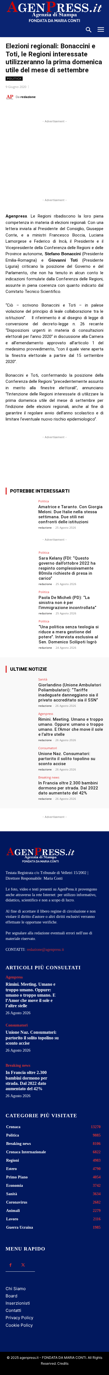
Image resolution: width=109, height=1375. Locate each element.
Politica (14, 78)
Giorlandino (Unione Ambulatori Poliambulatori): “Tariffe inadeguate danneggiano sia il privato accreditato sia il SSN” (69, 692)
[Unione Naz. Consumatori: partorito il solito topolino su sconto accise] (20, 757)
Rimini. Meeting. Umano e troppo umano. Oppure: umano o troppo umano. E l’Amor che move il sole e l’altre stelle (70, 727)
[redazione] (11, 97)
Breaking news (48, 777)
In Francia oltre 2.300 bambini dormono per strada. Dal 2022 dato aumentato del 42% (68, 788)
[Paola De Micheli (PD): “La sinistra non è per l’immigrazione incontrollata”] (20, 601)
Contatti (13, 1310)
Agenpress (45, 713)
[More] (83, 462)
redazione (28, 97)
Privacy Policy (19, 1317)
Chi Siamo (16, 1288)
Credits (62, 1363)
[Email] (67, 110)
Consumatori (47, 747)
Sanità (42, 679)
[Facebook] (28, 110)
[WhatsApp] (54, 110)
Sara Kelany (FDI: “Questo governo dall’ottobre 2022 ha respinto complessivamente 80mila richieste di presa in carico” (67, 568)
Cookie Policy (19, 1325)
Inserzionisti (18, 1303)
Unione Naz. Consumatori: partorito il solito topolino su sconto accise (66, 758)
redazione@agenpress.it (45, 949)
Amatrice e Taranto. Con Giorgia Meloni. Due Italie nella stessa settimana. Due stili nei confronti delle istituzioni (70, 514)
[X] (41, 110)
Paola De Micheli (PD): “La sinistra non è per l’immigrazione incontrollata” (67, 602)
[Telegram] (80, 110)
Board (11, 1295)
